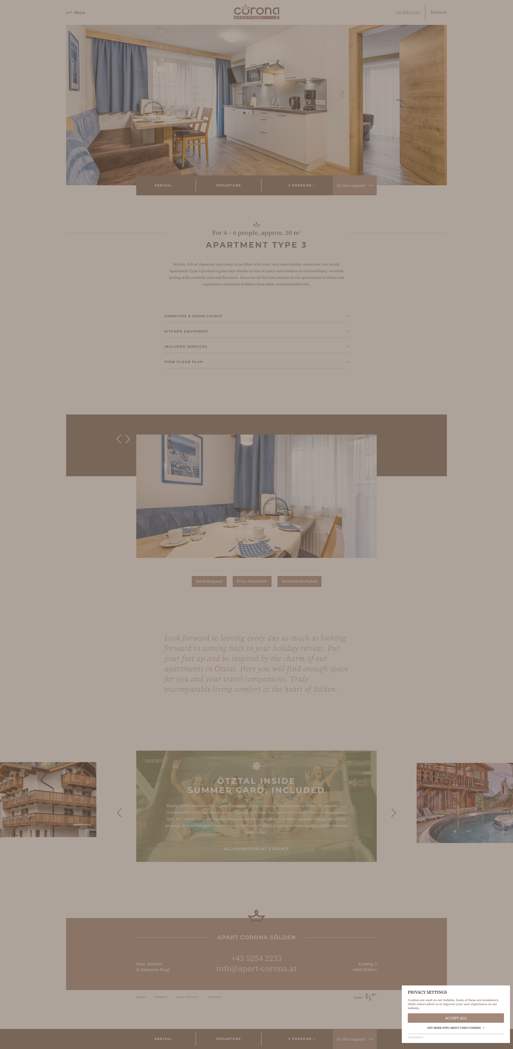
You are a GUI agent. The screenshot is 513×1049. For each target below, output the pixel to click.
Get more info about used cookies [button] (454, 1028)
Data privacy (415, 1037)
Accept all (456, 1018)
